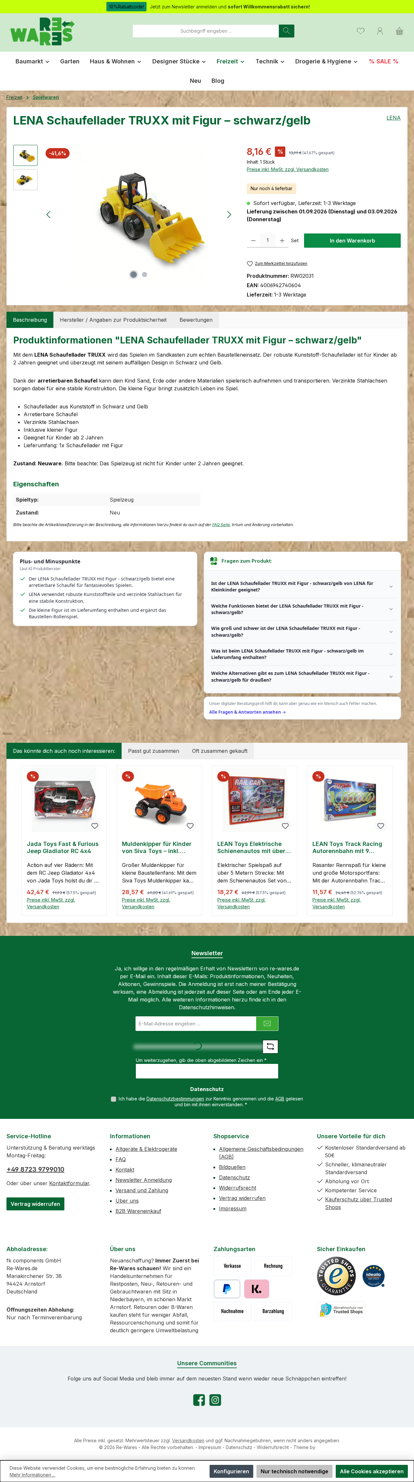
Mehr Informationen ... (32, 1474)
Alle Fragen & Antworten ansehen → (247, 712)
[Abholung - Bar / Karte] (273, 1311)
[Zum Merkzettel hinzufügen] (94, 825)
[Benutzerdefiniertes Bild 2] (373, 1276)
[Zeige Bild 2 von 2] (144, 274)
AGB (279, 1098)
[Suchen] (286, 31)
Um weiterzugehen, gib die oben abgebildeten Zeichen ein (201, 1060)
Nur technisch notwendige (294, 1471)
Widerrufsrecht (237, 1188)
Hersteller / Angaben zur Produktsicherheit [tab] (113, 320)
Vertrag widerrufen (35, 1204)
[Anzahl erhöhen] (282, 240)
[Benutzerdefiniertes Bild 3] (341, 1310)
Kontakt (124, 1169)
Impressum (232, 1208)
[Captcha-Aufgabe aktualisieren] (270, 1047)
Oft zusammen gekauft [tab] (219, 751)
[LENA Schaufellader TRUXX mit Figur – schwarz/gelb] (139, 214)
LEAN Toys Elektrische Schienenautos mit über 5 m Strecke (253, 847)
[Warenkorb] (399, 31)
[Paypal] (227, 1289)
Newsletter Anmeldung (143, 1180)
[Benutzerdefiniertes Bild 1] (336, 1276)
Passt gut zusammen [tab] (153, 751)
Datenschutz (234, 1177)
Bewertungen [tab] (196, 320)
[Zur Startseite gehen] (42, 31)
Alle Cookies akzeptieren (372, 1471)
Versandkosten (188, 1440)
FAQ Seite (221, 524)
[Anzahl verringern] (253, 240)
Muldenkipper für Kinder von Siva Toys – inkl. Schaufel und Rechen (156, 847)
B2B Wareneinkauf (138, 1211)
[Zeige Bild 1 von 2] (133, 274)
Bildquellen (232, 1167)
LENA (394, 117)
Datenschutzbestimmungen (175, 1098)
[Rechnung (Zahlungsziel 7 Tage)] (273, 1266)
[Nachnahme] (232, 1311)
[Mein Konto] (380, 31)
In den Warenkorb (352, 240)
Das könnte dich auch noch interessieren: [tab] (64, 751)
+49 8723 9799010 (35, 1169)
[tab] (29, 320)
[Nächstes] (229, 214)
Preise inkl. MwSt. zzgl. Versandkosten (288, 169)
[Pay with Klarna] (256, 1289)
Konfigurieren (231, 1471)
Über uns (127, 1200)
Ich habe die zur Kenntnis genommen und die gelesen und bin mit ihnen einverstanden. (211, 1101)
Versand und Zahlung (141, 1190)
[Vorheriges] (49, 214)
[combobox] (206, 31)
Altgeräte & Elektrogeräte (146, 1149)
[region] (123, 214)
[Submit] (267, 1023)
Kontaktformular (69, 1183)
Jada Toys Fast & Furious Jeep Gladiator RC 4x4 (63, 847)
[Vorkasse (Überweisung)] (232, 1266)
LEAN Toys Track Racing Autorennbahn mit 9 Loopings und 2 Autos (347, 847)
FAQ (120, 1159)
